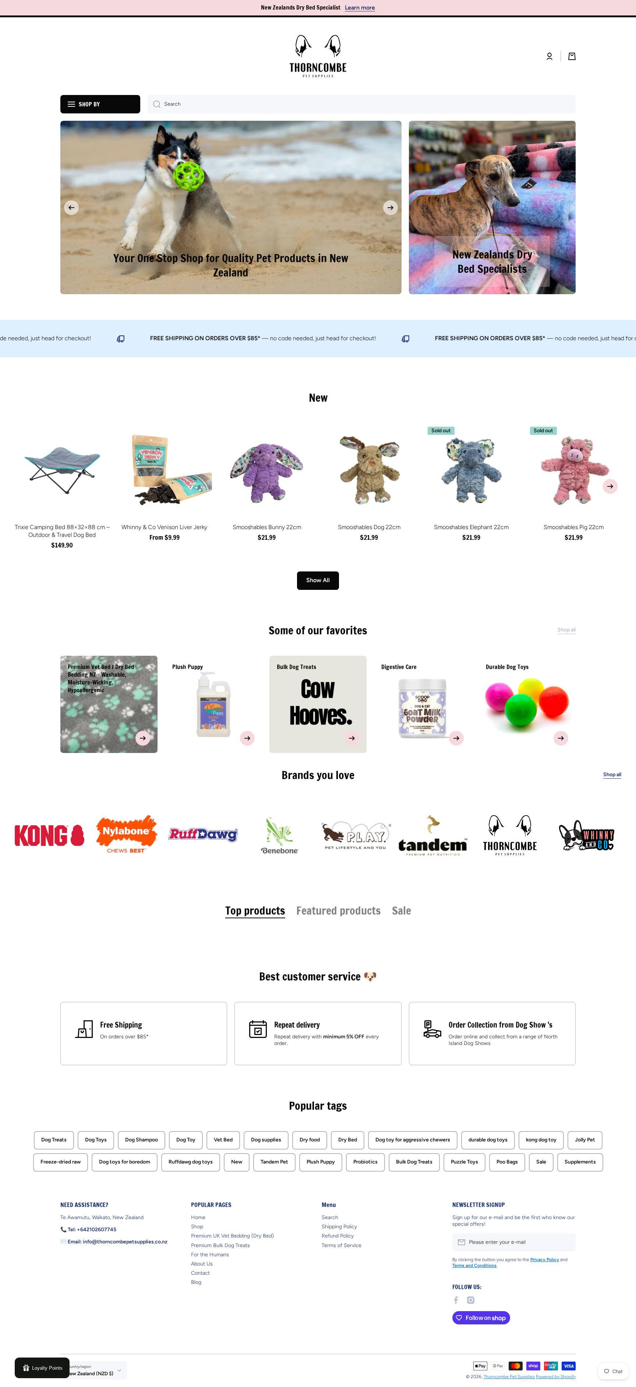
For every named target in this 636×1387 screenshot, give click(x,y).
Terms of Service (341, 1245)
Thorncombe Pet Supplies (509, 1376)
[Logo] (318, 56)
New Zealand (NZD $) (89, 1373)
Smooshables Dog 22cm (369, 524)
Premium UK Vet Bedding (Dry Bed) (232, 1236)
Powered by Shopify (556, 1376)
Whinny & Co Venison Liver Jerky (164, 524)
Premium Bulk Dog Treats (220, 1245)
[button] (572, 56)
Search (330, 1217)
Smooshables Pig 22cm (574, 524)
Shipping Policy (339, 1227)
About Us (202, 1263)
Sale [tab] (401, 907)
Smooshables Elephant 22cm (471, 524)
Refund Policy (338, 1236)
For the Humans (210, 1254)
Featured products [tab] (338, 907)
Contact (200, 1273)
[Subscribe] (566, 1242)
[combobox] (362, 104)
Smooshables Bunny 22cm (267, 524)
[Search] (154, 104)
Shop (197, 1227)
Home (198, 1217)
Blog (196, 1282)
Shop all (612, 771)
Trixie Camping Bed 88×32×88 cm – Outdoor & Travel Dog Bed (62, 528)
